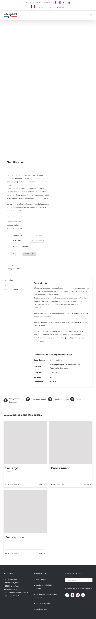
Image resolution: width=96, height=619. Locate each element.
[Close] (90, 292)
